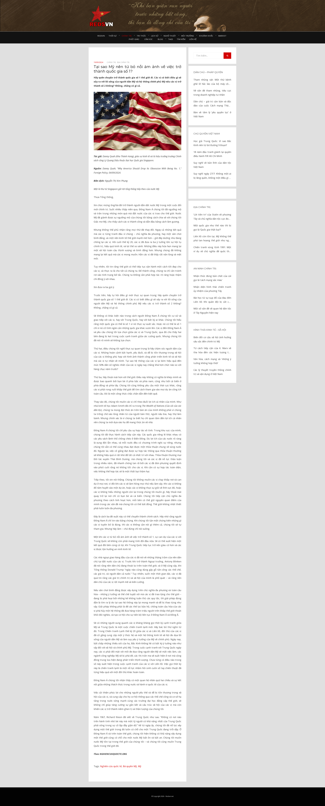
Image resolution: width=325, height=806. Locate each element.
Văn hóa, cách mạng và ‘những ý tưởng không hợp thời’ (212, 361)
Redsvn (101, 35)
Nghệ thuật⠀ (170, 35)
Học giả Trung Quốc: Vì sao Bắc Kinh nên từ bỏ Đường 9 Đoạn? (212, 143)
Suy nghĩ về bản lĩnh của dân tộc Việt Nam (212, 164)
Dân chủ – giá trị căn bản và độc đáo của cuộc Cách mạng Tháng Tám (212, 104)
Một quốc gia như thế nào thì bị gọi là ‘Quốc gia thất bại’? (212, 227)
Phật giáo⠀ (135, 39)
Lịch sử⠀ (155, 35)
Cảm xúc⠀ (149, 39)
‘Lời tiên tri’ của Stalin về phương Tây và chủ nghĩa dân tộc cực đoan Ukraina (212, 217)
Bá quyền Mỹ (130, 766)
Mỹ (139, 766)
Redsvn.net (170, 796)
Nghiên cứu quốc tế (111, 766)
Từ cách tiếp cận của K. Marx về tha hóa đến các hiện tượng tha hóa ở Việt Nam (212, 350)
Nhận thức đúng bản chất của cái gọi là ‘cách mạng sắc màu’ (212, 278)
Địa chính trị (201, 207)
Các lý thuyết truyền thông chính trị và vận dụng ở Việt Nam (212, 372)
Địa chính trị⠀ (124, 62)
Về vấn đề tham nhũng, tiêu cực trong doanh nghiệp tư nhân (212, 92)
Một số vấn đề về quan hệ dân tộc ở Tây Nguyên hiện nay (212, 310)
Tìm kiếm (181, 39)
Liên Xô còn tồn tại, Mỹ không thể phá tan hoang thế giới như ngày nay (212, 239)
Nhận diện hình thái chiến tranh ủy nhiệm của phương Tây (212, 288)
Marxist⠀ (223, 35)
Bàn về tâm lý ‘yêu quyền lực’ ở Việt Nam (212, 114)
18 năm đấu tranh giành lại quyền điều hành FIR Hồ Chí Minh (212, 154)
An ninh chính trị (204, 268)
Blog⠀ (161, 39)
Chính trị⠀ (127, 35)
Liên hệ (192, 39)
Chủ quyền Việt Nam (206, 133)
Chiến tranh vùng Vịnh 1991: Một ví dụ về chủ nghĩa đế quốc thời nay (212, 249)
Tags (170, 39)
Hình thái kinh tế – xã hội (209, 330)
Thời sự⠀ (113, 35)
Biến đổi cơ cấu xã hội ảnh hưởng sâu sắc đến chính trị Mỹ (212, 339)
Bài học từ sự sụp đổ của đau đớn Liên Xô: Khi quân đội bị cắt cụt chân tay (212, 300)
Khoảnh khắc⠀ (206, 35)
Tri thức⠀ (142, 35)
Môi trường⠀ (188, 35)
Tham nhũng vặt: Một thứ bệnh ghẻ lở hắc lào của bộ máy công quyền (212, 82)
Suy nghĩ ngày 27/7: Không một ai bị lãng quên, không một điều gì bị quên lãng (212, 176)
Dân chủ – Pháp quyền (208, 72)
